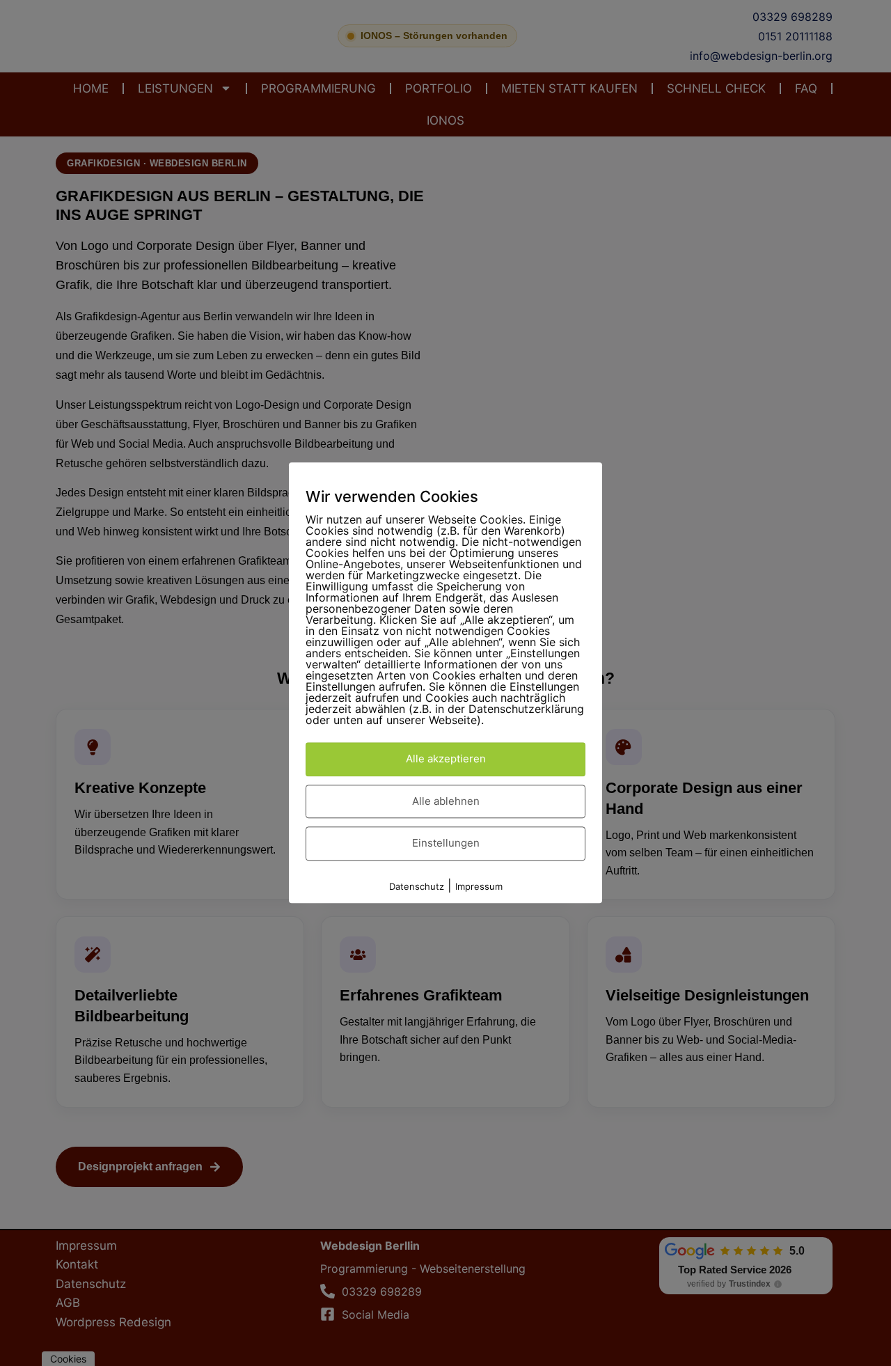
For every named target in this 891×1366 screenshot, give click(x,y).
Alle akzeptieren (446, 759)
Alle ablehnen (446, 801)
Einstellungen (446, 843)
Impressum (479, 886)
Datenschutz (416, 886)
